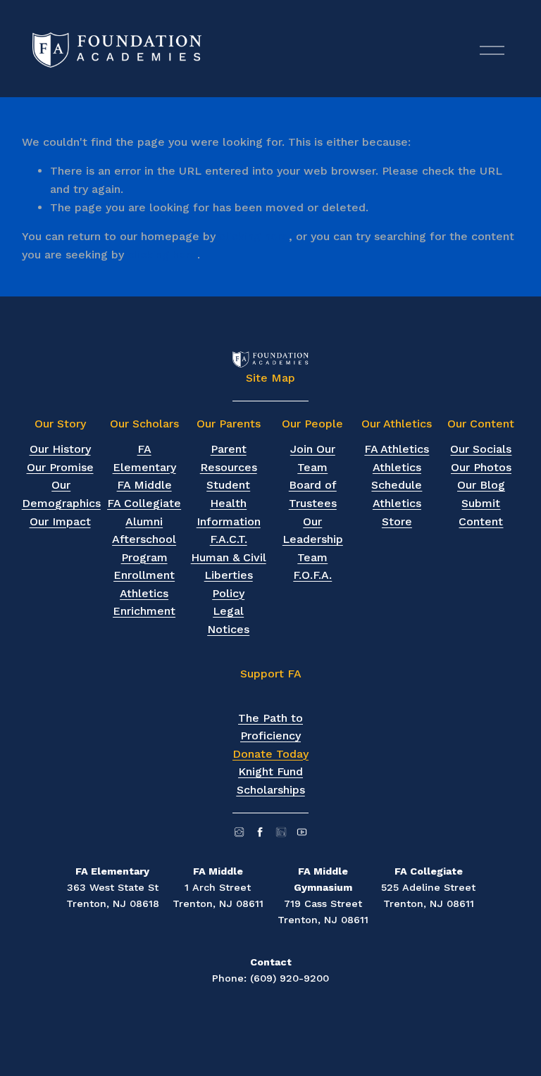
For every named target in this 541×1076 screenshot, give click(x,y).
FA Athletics (396, 449)
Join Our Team (312, 458)
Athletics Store (397, 512)
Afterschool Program (144, 548)
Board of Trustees (313, 494)
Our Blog (481, 485)
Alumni (144, 521)
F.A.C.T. (228, 539)
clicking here (254, 236)
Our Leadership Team (312, 539)
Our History (60, 449)
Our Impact (60, 521)
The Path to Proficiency (270, 727)
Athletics (144, 593)
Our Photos (481, 467)
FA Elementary (144, 458)
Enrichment (144, 611)
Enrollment (144, 575)
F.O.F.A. (312, 575)
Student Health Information (229, 502)
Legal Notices (228, 620)
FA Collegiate (144, 503)
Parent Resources (228, 458)
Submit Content (481, 512)
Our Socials (480, 449)
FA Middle (144, 485)
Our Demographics (61, 494)
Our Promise (60, 467)
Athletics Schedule (396, 476)
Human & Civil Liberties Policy (228, 575)
